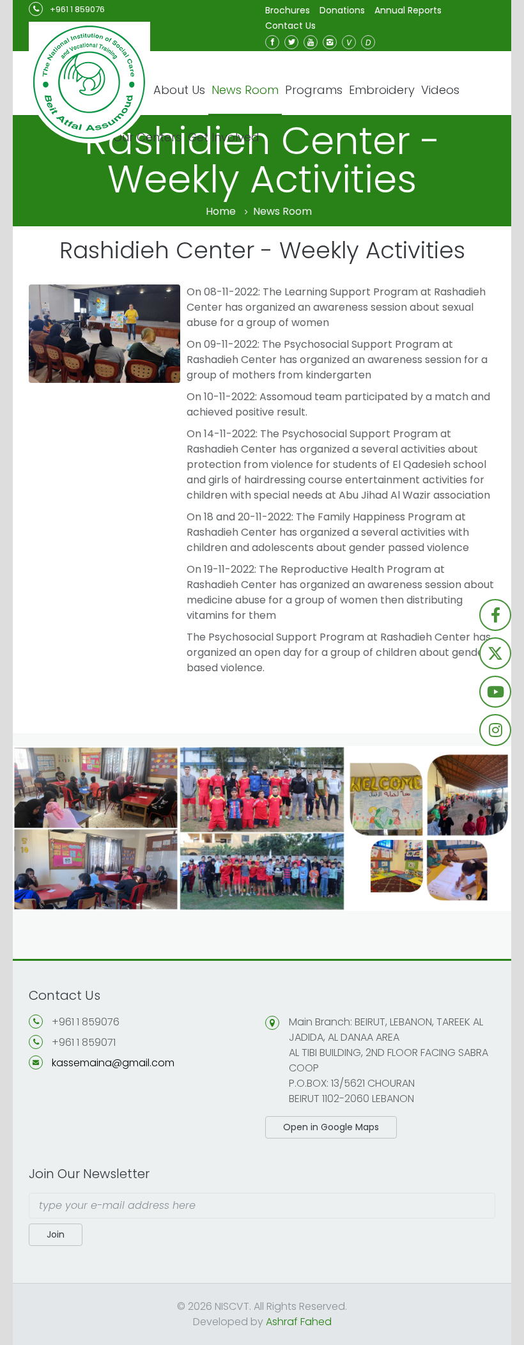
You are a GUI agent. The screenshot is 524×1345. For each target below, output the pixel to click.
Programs (314, 90)
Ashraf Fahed (299, 1321)
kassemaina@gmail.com (113, 1062)
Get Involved (223, 137)
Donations (342, 10)
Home (221, 211)
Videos (440, 90)
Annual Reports (408, 10)
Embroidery (382, 90)
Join (56, 1234)
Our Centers (147, 137)
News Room (245, 90)
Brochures (287, 10)
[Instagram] (330, 42)
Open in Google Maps (331, 1127)
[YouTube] (311, 42)
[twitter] (291, 42)
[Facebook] (272, 42)
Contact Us (290, 25)
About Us (179, 90)
